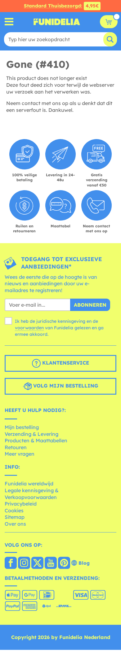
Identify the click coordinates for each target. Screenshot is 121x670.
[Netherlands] (11, 563)
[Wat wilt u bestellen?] (9, 22)
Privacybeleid (21, 504)
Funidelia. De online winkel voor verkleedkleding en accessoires (57, 21)
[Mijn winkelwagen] (109, 21)
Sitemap (15, 517)
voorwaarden (29, 328)
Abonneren (90, 305)
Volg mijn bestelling (65, 386)
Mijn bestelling (22, 427)
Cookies (14, 510)
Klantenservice (65, 363)
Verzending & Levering (31, 434)
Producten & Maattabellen (36, 440)
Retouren (16, 447)
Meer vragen (19, 454)
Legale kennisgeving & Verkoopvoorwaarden (32, 493)
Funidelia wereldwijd (29, 483)
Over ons (15, 524)
